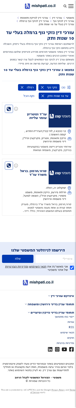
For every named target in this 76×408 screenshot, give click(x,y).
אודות (70, 322)
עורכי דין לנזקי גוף (63, 21)
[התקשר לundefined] (9, 109)
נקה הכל (29, 95)
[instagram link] (57, 349)
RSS (71, 327)
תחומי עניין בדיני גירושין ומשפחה (51, 304)
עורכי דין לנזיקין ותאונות (34, 17)
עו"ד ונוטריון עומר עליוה (37, 116)
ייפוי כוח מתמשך (64, 316)
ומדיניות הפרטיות (16, 266)
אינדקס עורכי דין (62, 296)
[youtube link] (64, 349)
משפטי (70, 17)
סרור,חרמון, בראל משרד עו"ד (33, 173)
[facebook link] (71, 349)
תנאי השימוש (37, 266)
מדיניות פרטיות (65, 343)
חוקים (70, 337)
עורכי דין (57, 17)
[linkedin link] (50, 349)
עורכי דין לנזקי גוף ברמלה (34, 21)
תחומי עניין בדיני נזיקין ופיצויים (52, 312)
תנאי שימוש (67, 332)
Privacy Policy (58, 390)
